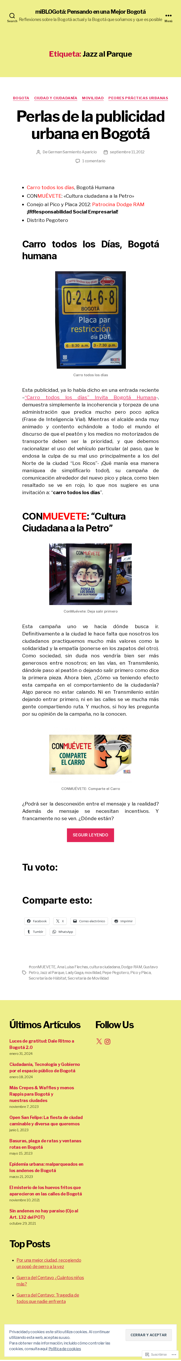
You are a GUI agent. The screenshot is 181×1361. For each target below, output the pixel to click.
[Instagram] (107, 1041)
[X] (99, 1041)
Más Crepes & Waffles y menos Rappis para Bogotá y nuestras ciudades (41, 1094)
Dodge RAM (131, 967)
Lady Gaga (74, 972)
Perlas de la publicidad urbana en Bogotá (90, 125)
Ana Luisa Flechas (72, 967)
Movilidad (93, 98)
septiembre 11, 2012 (127, 152)
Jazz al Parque (52, 972)
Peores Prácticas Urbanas (138, 98)
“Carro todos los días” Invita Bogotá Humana (90, 397)
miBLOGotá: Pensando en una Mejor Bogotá (90, 12)
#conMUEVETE (42, 967)
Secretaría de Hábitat (47, 978)
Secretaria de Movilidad (88, 978)
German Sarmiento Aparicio (72, 152)
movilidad (93, 972)
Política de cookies (65, 1349)
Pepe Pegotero (115, 972)
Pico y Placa (140, 972)
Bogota (21, 98)
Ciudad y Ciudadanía (55, 98)
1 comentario (93, 161)
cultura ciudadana (104, 967)
